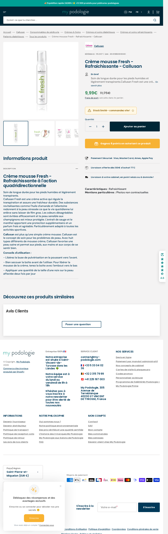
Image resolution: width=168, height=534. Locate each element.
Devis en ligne (123, 354)
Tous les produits (38, 36)
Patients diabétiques (13, 36)
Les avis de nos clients (15, 439)
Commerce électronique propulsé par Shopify (15, 367)
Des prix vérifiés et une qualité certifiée (61, 426)
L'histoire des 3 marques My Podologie (61, 430)
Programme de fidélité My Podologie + (138, 378)
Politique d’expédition (99, 526)
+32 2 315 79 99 (94, 370)
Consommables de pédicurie (44, 32)
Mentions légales (69, 530)
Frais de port (92, 98)
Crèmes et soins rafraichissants (136, 32)
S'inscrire (149, 504)
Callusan (20, 32)
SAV (90, 422)
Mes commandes (98, 430)
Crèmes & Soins (72, 32)
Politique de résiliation (91, 530)
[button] (4, 12)
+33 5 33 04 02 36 (92, 363)
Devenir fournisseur (14, 418)
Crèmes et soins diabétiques (100, 32)
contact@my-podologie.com (91, 355)
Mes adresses (95, 434)
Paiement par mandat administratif (137, 358)
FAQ (41, 439)
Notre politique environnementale (58, 422)
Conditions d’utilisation (75, 526)
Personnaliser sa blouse (129, 374)
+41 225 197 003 (94, 376)
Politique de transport (16, 426)
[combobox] (81, 20)
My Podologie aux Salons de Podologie (61, 434)
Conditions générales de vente (142, 526)
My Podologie (23, 358)
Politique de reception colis (18, 430)
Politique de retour (14, 434)
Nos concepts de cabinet (130, 362)
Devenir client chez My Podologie (106, 439)
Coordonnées (119, 526)
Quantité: (89, 119)
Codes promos (124, 370)
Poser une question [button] (78, 321)
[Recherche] (155, 20)
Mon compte (95, 426)
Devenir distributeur (14, 422)
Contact (93, 418)
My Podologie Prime (127, 382)
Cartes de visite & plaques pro (133, 366)
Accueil (7, 32)
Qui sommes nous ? (50, 418)
